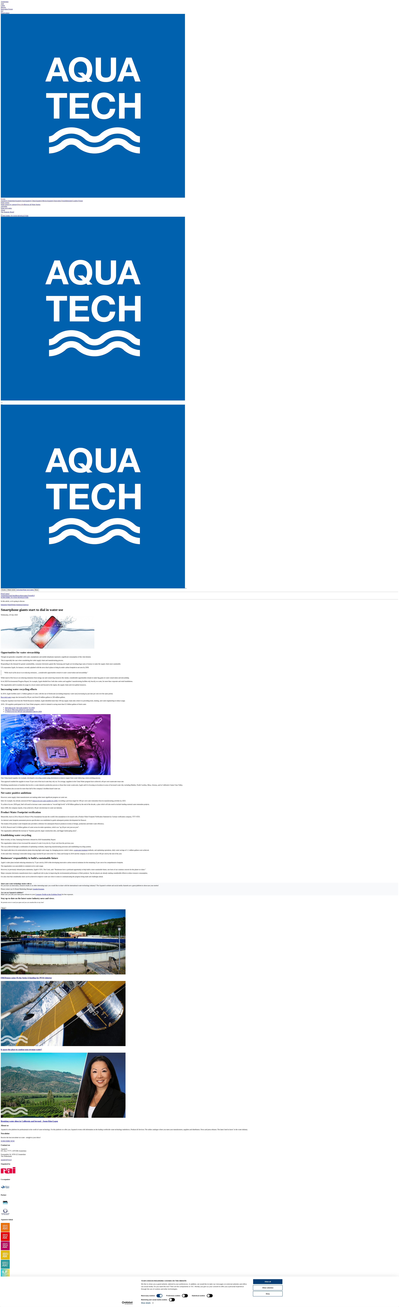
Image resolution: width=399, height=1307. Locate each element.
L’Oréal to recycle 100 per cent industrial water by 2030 (23, 711)
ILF (2, 11)
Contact (6, 13)
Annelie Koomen (38, 889)
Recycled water (6, 697)
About (3, 210)
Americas (25, 605)
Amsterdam (4, 2)
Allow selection (267, 1288)
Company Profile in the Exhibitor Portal (48, 894)
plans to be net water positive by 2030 (45, 801)
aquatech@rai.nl (6, 1160)
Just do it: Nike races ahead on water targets (19, 710)
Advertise (4, 206)
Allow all (268, 1282)
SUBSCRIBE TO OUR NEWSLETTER (14, 216)
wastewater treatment (81, 850)
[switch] (185, 1295)
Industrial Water (6, 605)
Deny (268, 1294)
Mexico (3, 7)
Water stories (5, 203)
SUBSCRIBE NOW (8, 1141)
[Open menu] (1, 404)
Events (3, 199)
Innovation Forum (7, 9)
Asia (2, 3)
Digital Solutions (16, 605)
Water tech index (6, 208)
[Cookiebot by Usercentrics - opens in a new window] (127, 1303)
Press (2, 13)
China (3, 5)
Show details (146, 1303)
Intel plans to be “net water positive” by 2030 (20, 708)
